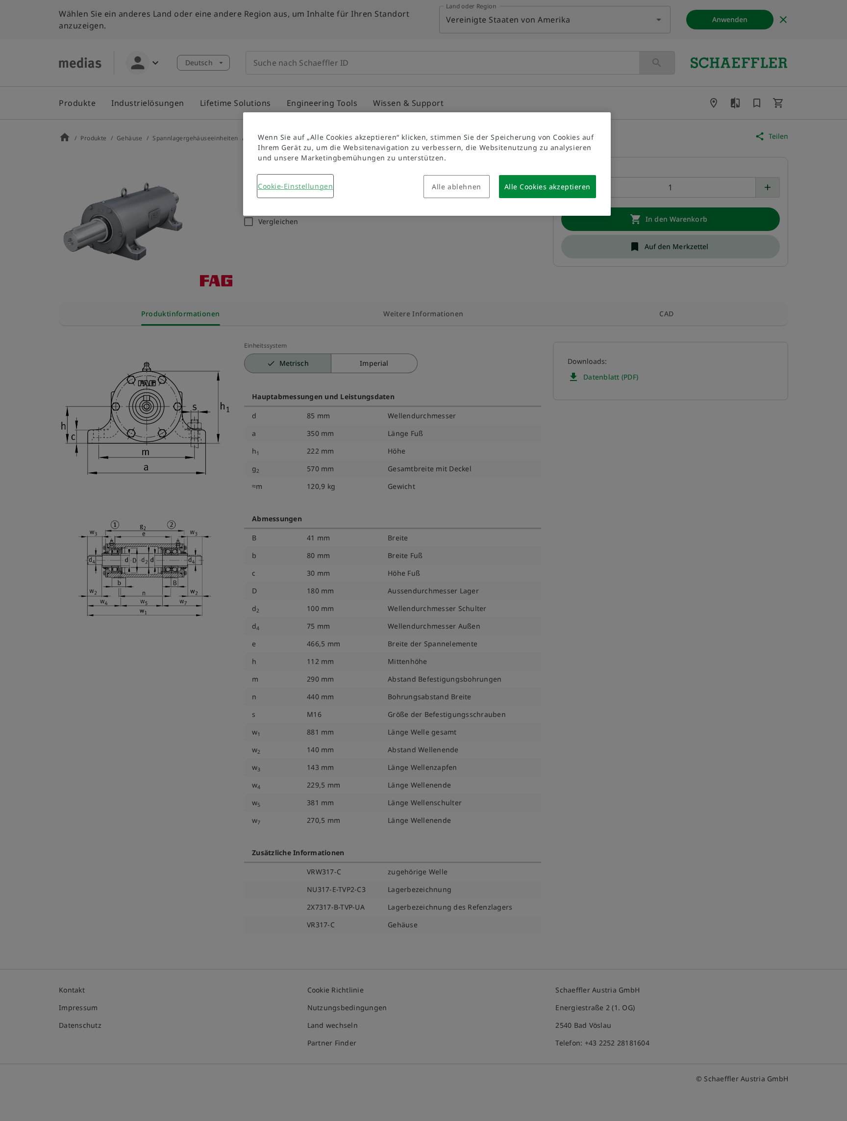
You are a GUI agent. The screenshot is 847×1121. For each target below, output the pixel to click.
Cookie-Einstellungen (295, 186)
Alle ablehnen (456, 186)
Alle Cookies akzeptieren (547, 186)
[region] (427, 164)
